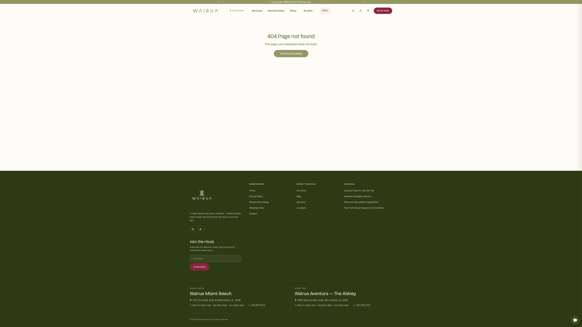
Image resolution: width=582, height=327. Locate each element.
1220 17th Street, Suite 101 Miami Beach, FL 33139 (217, 300)
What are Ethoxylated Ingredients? (361, 202)
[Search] (353, 11)
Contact (253, 213)
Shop (293, 10)
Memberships (276, 10)
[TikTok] (200, 229)
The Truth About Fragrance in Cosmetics (364, 207)
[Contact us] (575, 320)
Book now (383, 10)
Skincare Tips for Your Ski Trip (359, 190)
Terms (252, 190)
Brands (308, 10)
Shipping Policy (256, 207)
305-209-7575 (363, 305)
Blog (299, 196)
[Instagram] (193, 229)
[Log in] (360, 11)
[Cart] (368, 11)
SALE (325, 10)
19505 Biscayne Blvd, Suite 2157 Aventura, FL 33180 (323, 300)
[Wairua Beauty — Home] (207, 11)
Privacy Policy (256, 196)
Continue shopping (291, 53)
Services (257, 10)
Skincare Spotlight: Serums (357, 196)
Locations (238, 11)
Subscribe (200, 267)
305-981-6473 (258, 305)
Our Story (301, 190)
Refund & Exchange (259, 202)
